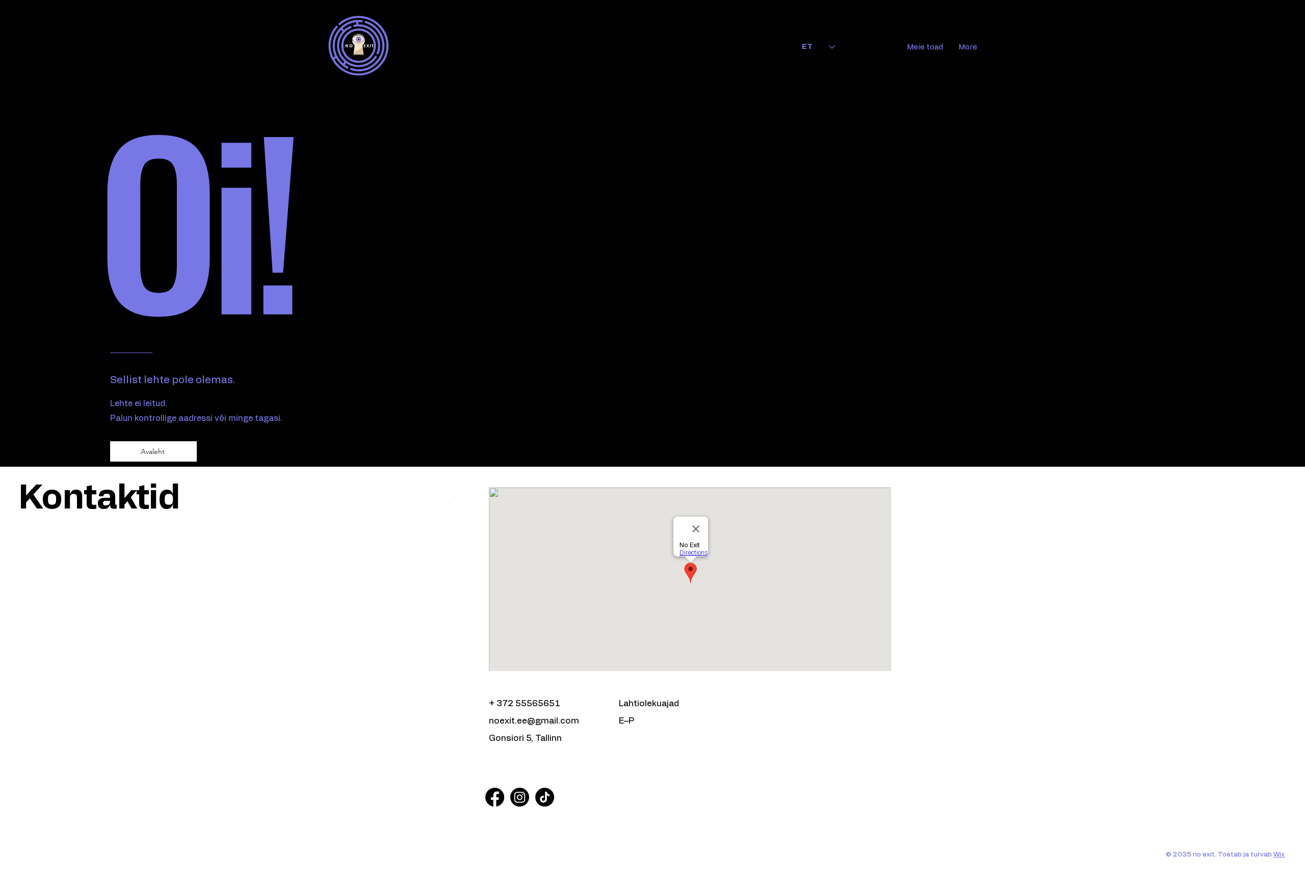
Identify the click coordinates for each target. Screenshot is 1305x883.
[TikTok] (544, 797)
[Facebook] (494, 797)
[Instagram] (519, 797)
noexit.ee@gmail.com (534, 720)
